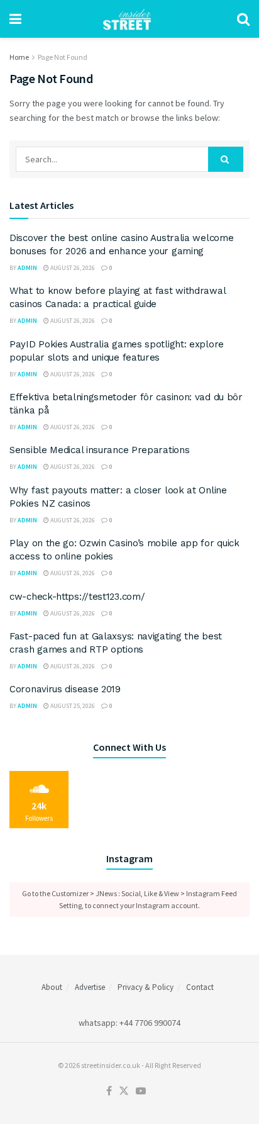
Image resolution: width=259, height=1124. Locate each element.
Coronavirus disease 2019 (65, 689)
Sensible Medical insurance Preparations (99, 450)
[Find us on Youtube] (141, 1091)
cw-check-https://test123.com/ (77, 596)
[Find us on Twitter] (124, 1091)
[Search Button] (243, 19)
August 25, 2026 (72, 706)
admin (27, 268)
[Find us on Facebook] (109, 1091)
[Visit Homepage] (129, 18)
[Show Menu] (15, 19)
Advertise (90, 987)
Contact (200, 987)
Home (19, 57)
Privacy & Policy (146, 987)
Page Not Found (62, 57)
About (51, 987)
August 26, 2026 (72, 268)
